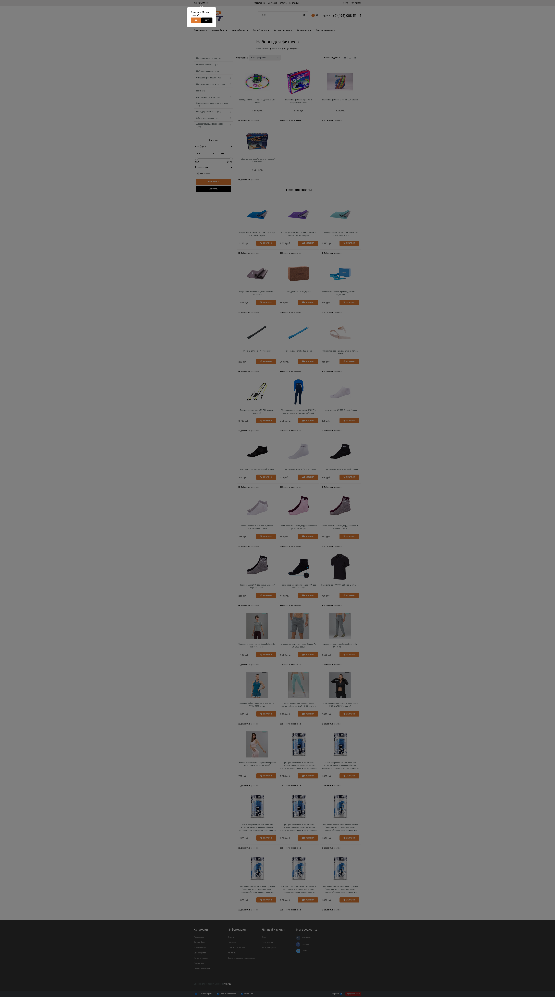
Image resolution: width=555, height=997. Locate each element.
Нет (207, 20)
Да (196, 20)
